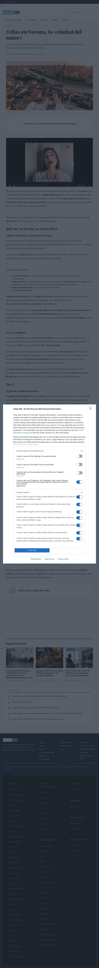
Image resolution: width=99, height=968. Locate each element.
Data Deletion (36, 559)
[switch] (79, 456)
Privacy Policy (63, 559)
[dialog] (49, 484)
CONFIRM (32, 550)
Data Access (49, 559)
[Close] (91, 409)
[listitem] (49, 451)
